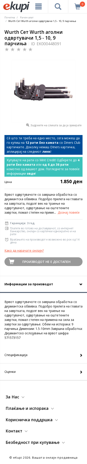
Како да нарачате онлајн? (24, 250)
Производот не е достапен (46, 262)
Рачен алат (26, 17)
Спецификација (15, 355)
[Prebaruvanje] (58, 6)
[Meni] (38, 6)
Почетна (9, 17)
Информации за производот (28, 284)
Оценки (10, 371)
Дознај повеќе (69, 212)
